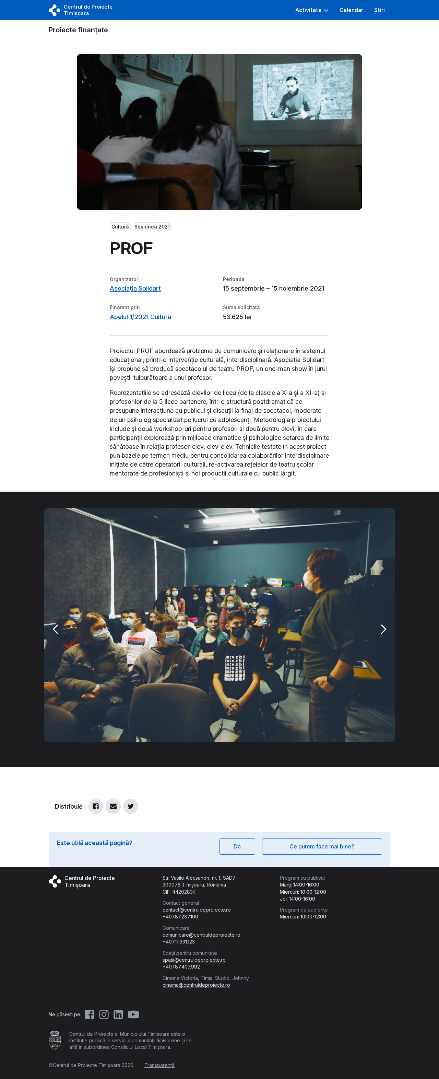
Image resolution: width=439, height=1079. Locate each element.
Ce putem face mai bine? (321, 846)
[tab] (202, 750)
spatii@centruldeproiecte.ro (194, 960)
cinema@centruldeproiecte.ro (196, 985)
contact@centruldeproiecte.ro (197, 910)
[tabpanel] (219, 625)
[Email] (113, 806)
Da (237, 846)
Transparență (159, 1065)
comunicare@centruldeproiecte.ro (201, 935)
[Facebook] (95, 806)
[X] (130, 806)
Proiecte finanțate (78, 30)
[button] (312, 10)
